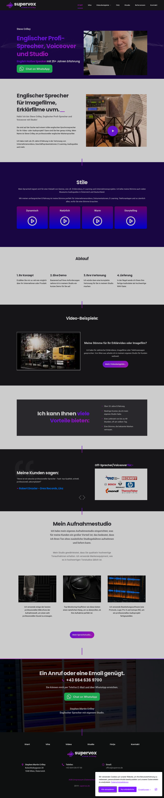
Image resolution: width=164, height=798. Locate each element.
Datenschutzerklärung (119, 782)
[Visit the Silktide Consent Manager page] (156, 789)
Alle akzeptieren (107, 789)
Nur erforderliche (127, 789)
